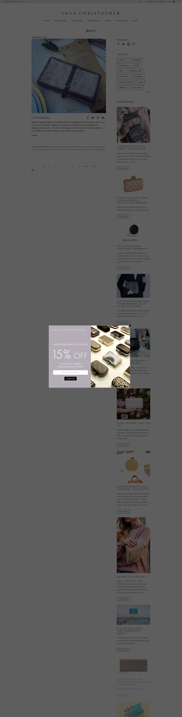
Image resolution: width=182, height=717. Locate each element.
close (130, 325)
